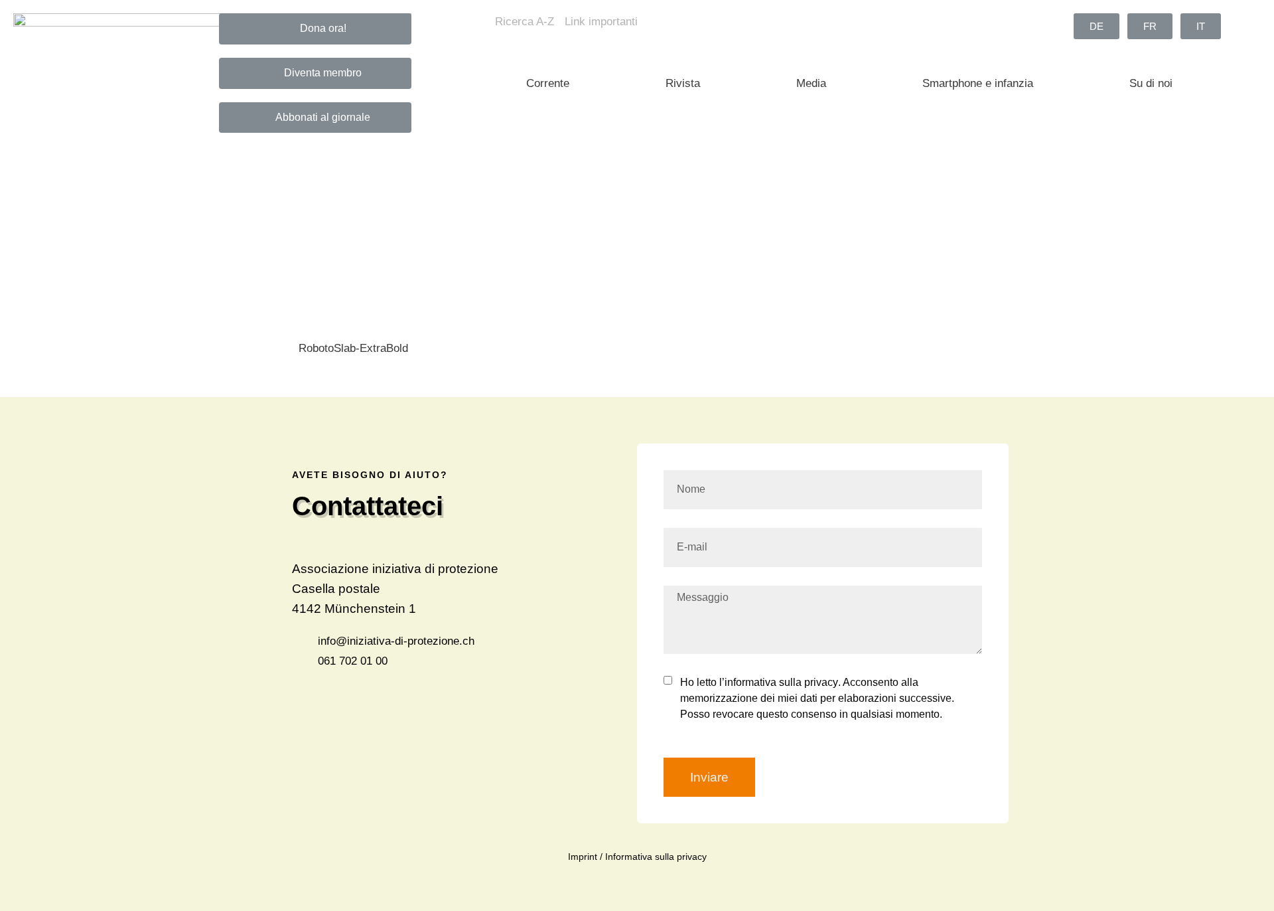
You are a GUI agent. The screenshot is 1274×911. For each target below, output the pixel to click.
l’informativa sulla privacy (777, 682)
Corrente (547, 83)
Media (811, 83)
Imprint (582, 856)
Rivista (683, 83)
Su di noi (1150, 83)
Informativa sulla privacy (656, 856)
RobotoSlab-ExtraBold (353, 348)
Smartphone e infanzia (977, 83)
